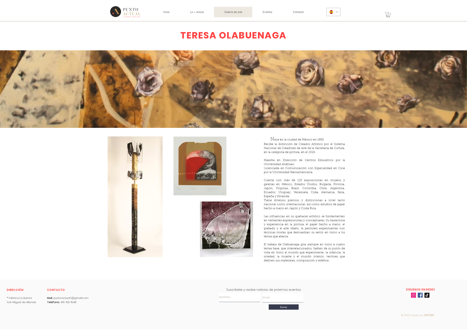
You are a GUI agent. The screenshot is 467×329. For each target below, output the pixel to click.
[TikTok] (426, 295)
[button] (388, 14)
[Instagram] (413, 295)
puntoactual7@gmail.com (70, 298)
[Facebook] (420, 295)
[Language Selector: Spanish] (333, 12)
